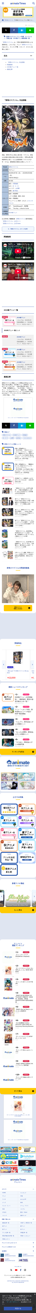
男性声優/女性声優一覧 (8, 1236)
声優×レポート (6, 1239)
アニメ (4, 1196)
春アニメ (4, 1226)
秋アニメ (4, 1229)
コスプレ (22, 1209)
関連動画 (9, 64)
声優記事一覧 (23, 1232)
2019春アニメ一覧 (12, 67)
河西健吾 (15, 183)
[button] (18, 55)
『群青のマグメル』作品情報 (16, 62)
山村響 (17, 188)
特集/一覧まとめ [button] (6, 1219)
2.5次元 (4, 1212)
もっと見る (18, 910)
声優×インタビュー (25, 1236)
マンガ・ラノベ (6, 1205)
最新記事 (9, 69)
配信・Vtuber (23, 1212)
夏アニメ (22, 1226)
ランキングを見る (18, 752)
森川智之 (15, 190)
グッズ (4, 1202)
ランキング (23, 1192)
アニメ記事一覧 (6, 1232)
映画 (21, 1202)
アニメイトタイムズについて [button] (9, 1242)
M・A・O (16, 186)
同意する (18, 1308)
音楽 (3, 1209)
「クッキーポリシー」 (13, 1302)
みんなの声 (23, 1199)
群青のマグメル (8, 42)
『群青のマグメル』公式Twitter (11, 223)
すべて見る (18, 1091)
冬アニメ (22, 1229)
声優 (21, 1196)
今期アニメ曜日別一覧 (26, 1223)
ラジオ (4, 1199)
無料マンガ (23, 1215)
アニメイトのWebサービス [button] (9, 1246)
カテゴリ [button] (4, 1189)
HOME (4, 1192)
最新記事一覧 (5, 1223)
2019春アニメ (13, 212)
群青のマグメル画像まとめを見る (18, 608)
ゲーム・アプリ (24, 1205)
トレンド (4, 1215)
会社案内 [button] (4, 1251)
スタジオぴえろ (27, 438)
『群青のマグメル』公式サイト (11, 221)
